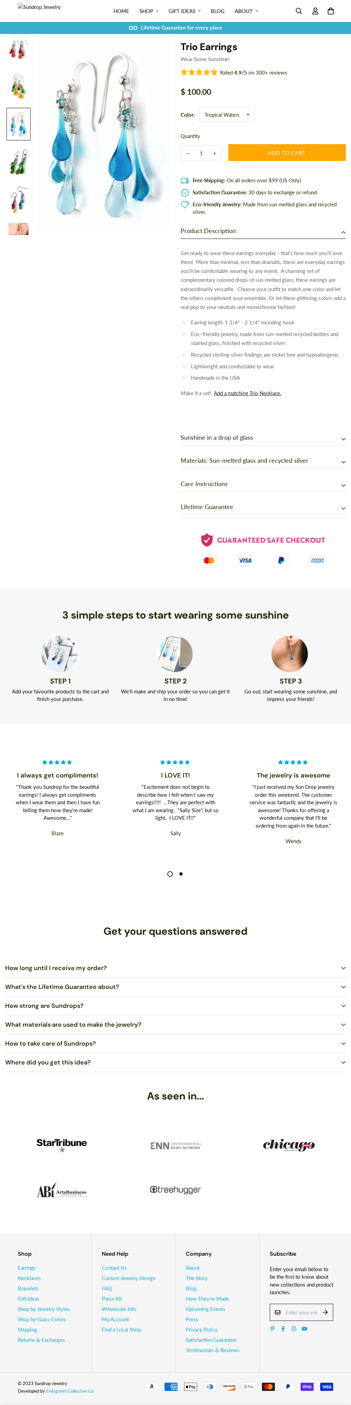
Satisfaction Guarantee (211, 1340)
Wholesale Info (119, 1309)
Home (121, 11)
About (244, 11)
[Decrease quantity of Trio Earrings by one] (188, 153)
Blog (218, 11)
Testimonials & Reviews (213, 1350)
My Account (115, 1319)
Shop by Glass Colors (42, 1319)
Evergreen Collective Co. (70, 1391)
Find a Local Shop (121, 1329)
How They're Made (207, 1298)
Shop (146, 11)
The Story (197, 1278)
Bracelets (28, 1288)
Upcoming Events (206, 1309)
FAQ (107, 1288)
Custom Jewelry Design (128, 1278)
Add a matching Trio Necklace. (247, 393)
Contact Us (114, 1268)
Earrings (27, 1268)
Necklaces (29, 1278)
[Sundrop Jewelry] (47, 11)
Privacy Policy (202, 1329)
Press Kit (112, 1298)
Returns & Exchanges (41, 1340)
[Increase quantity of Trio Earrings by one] (214, 153)
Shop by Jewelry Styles (44, 1309)
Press (192, 1319)
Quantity (190, 136)
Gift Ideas (182, 11)
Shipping (27, 1329)
